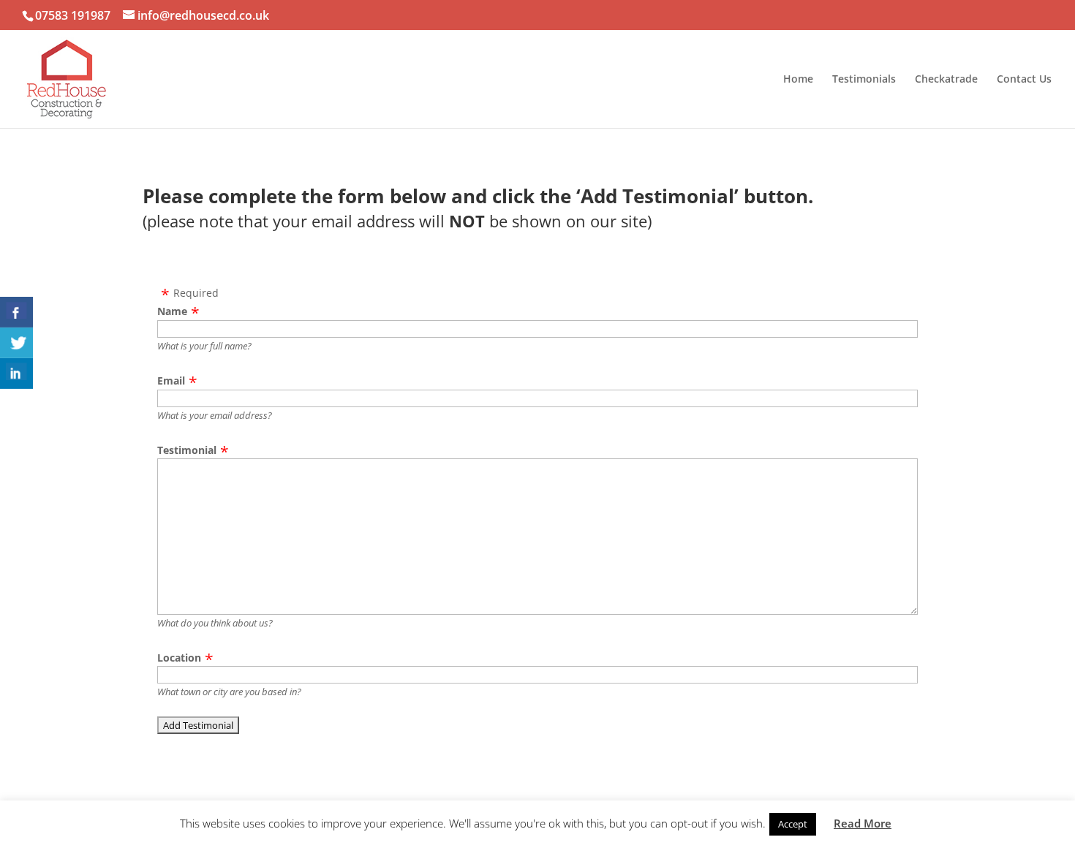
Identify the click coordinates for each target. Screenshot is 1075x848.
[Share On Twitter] (16, 343)
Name (172, 311)
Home (798, 80)
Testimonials (864, 80)
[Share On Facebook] (16, 312)
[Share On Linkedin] (16, 373)
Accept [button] (792, 823)
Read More (862, 823)
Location (179, 658)
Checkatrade (946, 80)
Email (171, 380)
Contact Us (1024, 80)
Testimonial (186, 450)
